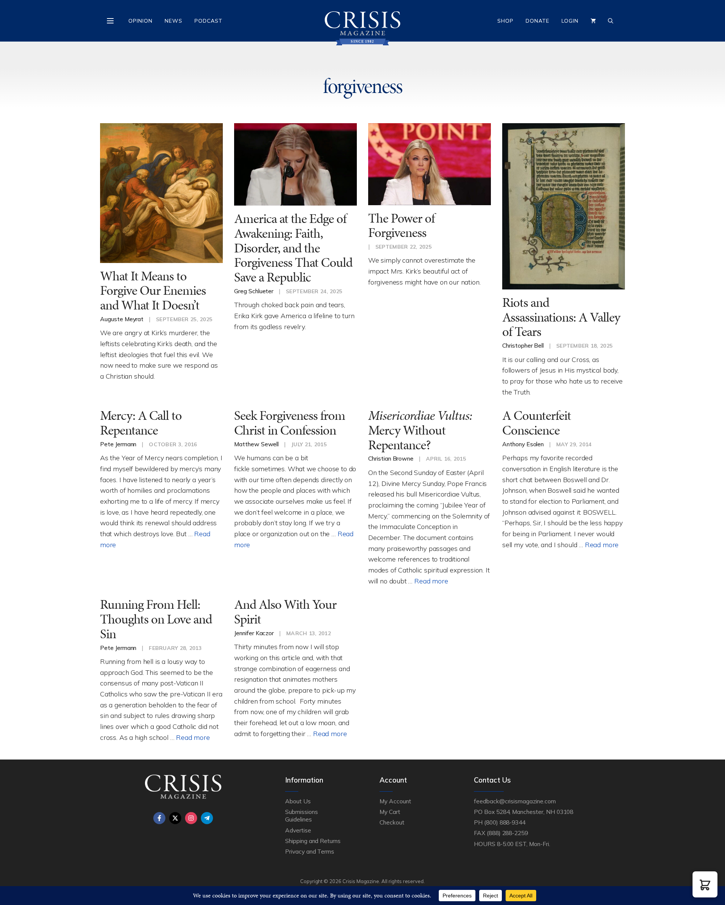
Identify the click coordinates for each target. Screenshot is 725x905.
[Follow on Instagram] (191, 818)
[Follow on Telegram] (207, 818)
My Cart (389, 811)
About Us (298, 801)
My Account (395, 801)
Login (569, 20)
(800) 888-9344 (504, 822)
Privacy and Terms (309, 851)
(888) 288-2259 (507, 833)
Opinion (140, 20)
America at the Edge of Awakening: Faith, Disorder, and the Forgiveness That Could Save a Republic (293, 247)
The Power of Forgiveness (401, 225)
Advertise (298, 830)
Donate (537, 20)
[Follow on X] (175, 818)
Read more (431, 581)
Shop (505, 20)
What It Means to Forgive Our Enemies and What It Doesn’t (153, 290)
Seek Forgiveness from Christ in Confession (289, 422)
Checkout (391, 822)
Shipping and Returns (313, 841)
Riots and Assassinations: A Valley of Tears (561, 317)
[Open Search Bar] (610, 20)
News (173, 20)
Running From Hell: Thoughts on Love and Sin (156, 619)
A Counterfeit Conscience (536, 422)
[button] (705, 884)
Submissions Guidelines (301, 815)
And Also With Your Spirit (285, 611)
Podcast (208, 20)
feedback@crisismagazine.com (515, 801)
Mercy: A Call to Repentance (141, 422)
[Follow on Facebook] (159, 818)
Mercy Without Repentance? (420, 430)
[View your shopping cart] (593, 20)
